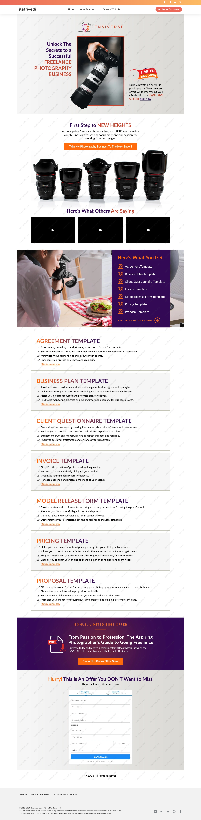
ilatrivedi (27, 9)
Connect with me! (111, 9)
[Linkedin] (155, 811)
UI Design (23, 794)
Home (71, 9)
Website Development (40, 794)
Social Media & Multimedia (65, 794)
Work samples (87, 9)
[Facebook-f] (180, 811)
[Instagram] (174, 811)
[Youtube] (168, 811)
